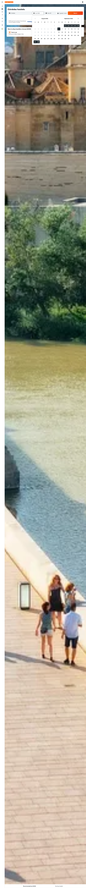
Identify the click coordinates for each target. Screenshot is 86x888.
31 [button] (38, 41)
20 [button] (48, 35)
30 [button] (35, 41)
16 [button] (35, 35)
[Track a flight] (2, 21)
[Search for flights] (2, 6)
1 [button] (54, 25)
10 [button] (38, 32)
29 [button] (54, 38)
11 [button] (41, 32)
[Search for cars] (2, 11)
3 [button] (38, 29)
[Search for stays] (2, 9)
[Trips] (2, 25)
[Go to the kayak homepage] (9, 2)
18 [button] (41, 35)
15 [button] (54, 32)
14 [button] (51, 32)
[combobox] (21, 13)
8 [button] (54, 29)
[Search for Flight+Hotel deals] (2, 14)
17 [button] (38, 35)
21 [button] (51, 35)
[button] (2, 2)
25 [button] (41, 38)
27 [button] (48, 38)
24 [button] (38, 38)
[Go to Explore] (2, 18)
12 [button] (44, 32)
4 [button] (41, 29)
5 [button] (44, 29)
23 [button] (35, 38)
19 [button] (44, 35)
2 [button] (68, 25)
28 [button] (51, 38)
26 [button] (44, 38)
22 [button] (54, 35)
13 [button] (48, 32)
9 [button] (68, 29)
